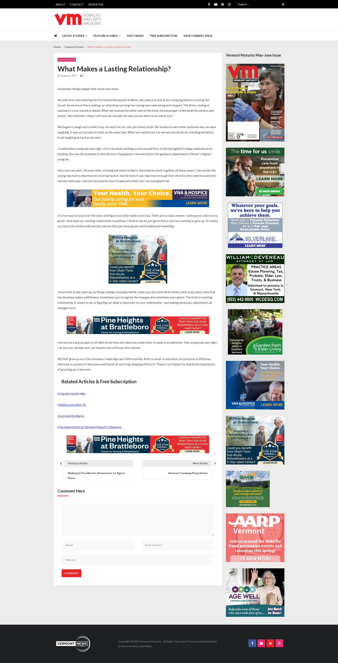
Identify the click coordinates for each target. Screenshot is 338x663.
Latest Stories (73, 35)
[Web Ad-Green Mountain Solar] (248, 489)
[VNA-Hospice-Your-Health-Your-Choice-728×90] (138, 198)
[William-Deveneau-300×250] (255, 278)
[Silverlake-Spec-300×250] (255, 225)
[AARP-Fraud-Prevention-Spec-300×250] (255, 537)
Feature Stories (105, 35)
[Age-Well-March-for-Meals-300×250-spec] (255, 592)
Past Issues (135, 35)
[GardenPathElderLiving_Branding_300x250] (255, 332)
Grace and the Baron (71, 416)
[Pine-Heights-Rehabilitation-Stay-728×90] (138, 325)
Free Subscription (163, 35)
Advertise (95, 4)
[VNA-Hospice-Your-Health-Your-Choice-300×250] (255, 385)
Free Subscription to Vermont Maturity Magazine (89, 427)
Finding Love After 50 (72, 404)
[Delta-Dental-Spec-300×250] (255, 172)
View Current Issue (197, 35)
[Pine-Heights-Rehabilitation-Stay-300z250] (138, 259)
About (61, 4)
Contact (77, 4)
